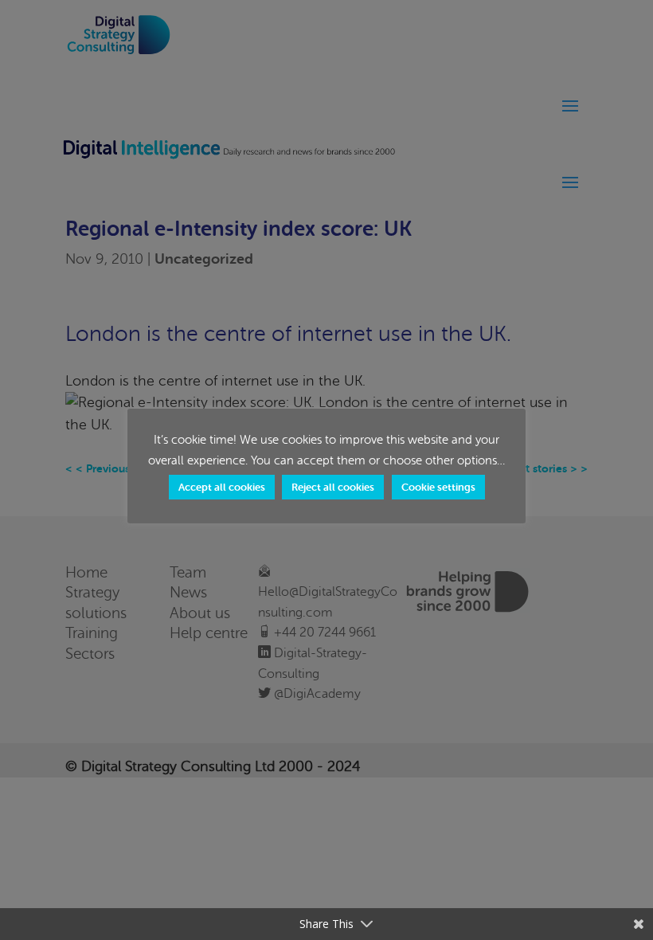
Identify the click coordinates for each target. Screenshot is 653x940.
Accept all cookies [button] (221, 487)
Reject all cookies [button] (332, 487)
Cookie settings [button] (438, 487)
